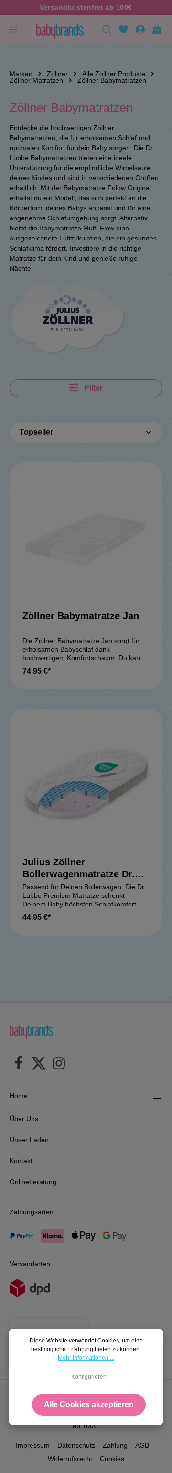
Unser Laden (29, 1140)
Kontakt (21, 1161)
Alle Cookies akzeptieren (89, 1404)
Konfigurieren (89, 1377)
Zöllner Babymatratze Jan (80, 616)
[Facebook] (18, 1064)
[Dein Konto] (140, 29)
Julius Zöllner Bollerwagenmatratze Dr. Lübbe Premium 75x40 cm (81, 868)
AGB (142, 1445)
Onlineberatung (33, 1182)
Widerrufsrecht (70, 1458)
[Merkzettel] (123, 29)
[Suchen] (106, 29)
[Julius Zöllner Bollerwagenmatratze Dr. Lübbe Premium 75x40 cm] (86, 785)
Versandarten (30, 1263)
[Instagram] (59, 1064)
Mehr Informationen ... (86, 1357)
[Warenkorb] (156, 29)
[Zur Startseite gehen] (60, 29)
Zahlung (115, 1445)
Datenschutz (76, 1445)
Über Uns (24, 1119)
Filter (93, 388)
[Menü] (13, 29)
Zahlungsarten (32, 1212)
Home (19, 1096)
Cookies (112, 1458)
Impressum (33, 1445)
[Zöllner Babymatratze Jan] (86, 538)
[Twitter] (39, 1064)
